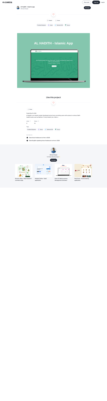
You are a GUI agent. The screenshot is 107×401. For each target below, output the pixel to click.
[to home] (7, 2)
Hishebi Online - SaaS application (41, 179)
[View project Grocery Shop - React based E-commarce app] (24, 170)
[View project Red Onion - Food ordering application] (83, 170)
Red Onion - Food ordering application (81, 179)
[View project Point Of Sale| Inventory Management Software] (63, 170)
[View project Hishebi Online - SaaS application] (43, 170)
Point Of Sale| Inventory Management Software (61, 179)
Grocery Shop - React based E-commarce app (23, 179)
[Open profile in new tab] (18, 8)
